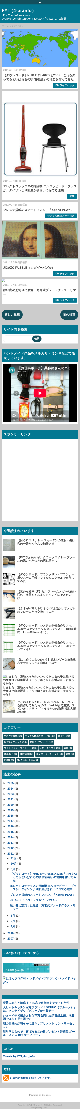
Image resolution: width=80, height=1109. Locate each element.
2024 (10, 788)
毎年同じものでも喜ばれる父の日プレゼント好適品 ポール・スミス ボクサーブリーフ (39, 1033)
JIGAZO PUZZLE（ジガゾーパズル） (29, 267)
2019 (10, 810)
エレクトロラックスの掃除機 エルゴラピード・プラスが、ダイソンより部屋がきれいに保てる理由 (43, 887)
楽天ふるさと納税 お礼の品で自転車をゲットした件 (36, 1002)
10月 (14, 863)
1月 (13, 926)
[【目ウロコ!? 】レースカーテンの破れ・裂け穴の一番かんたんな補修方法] (9, 549)
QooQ (46, 1107)
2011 (10, 853)
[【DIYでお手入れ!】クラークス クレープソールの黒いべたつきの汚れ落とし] (9, 566)
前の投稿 (69, 314)
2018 (10, 815)
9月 (13, 869)
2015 (10, 831)
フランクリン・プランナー (18, 748)
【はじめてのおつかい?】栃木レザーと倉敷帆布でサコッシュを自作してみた (46, 661)
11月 (14, 858)
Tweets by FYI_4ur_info (19, 1056)
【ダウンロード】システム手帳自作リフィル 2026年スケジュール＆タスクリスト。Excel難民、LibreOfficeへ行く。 (47, 629)
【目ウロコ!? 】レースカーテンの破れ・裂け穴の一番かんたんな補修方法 (46, 542)
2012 (10, 848)
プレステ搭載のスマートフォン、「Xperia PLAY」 (38, 209)
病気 (66, 748)
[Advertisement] (40, 480)
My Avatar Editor (26, 760)
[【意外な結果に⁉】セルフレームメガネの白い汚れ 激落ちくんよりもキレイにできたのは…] (9, 600)
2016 (10, 826)
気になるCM (10, 736)
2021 (10, 799)
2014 (10, 837)
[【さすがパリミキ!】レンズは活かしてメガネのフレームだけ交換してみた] (9, 617)
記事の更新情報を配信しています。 (31, 1077)
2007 (10, 938)
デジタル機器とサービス (61, 215)
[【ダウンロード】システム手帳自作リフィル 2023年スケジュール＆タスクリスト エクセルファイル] (9, 651)
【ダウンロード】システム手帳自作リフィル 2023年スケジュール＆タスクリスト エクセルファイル (47, 646)
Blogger (46, 1095)
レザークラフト (48, 748)
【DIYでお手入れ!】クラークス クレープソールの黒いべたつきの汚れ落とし (46, 559)
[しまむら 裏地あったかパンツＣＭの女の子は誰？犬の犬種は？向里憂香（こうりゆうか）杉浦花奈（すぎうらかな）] (39, 683)
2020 (10, 804)
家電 (72, 196)
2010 (10, 933)
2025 (10, 783)
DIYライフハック (65, 85)
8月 (13, 915)
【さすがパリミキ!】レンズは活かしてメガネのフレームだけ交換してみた (46, 610)
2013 (10, 842)
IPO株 (7, 760)
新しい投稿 (12, 314)
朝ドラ (61, 736)
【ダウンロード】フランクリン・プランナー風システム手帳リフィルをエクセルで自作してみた (45, 578)
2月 (13, 921)
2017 (10, 821)
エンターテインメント (47, 754)
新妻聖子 (8, 754)
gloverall (25, 754)
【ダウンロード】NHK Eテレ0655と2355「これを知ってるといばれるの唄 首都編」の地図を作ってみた (43, 877)
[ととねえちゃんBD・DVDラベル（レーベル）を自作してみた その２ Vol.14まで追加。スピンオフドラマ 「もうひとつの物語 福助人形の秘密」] (9, 710)
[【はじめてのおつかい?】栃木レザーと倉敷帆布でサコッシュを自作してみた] (9, 668)
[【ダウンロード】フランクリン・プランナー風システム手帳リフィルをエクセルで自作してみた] (9, 583)
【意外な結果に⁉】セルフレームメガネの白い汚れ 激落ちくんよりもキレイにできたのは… (46, 595)
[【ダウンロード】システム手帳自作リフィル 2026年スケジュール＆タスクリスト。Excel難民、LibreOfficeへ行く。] (9, 634)
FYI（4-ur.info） (19, 10)
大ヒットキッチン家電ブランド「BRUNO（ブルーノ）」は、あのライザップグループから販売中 (39, 1009)
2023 (10, 794)
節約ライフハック (39, 742)
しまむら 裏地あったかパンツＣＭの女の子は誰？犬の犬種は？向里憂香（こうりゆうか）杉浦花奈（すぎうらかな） (38, 691)
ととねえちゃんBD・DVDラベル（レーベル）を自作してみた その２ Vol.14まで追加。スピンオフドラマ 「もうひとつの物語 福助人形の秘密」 (46, 706)
